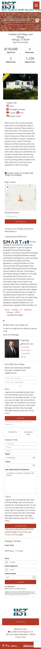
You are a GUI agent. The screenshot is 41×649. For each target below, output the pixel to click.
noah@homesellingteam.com (21, 632)
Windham (28, 310)
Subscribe (20, 418)
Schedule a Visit (28, 433)
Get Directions (20, 221)
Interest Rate (10, 573)
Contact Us (12, 432)
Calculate (20, 582)
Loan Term (9, 545)
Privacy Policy (22, 532)
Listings (15, 310)
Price (7, 558)
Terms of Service (11, 534)
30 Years (10, 551)
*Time (7, 462)
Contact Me (25, 353)
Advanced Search (13, 25)
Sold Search (28, 25)
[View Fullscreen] (7, 194)
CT (21, 310)
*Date (7, 454)
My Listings (25, 347)
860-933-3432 (28, 344)
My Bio (23, 357)
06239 (17, 312)
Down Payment (11, 566)
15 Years (19, 551)
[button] (36, 20)
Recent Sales (25, 350)
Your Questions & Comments (17, 469)
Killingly (10, 312)
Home (7, 310)
